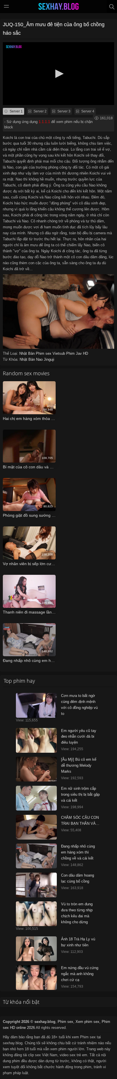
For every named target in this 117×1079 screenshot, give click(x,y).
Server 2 (40, 111)
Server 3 (63, 111)
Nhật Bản (27, 353)
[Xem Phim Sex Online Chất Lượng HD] (58, 8)
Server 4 (87, 111)
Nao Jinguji (45, 359)
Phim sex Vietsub (51, 353)
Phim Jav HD (77, 353)
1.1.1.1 (44, 122)
